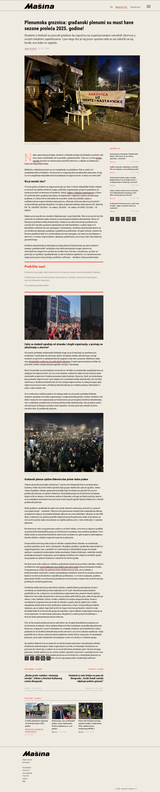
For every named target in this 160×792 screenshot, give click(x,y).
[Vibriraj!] (43, 659)
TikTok (25, 775)
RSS (24, 781)
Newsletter (122, 7)
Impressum (27, 759)
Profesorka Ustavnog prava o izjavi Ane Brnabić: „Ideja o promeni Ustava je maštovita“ (124, 206)
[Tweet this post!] (32, 659)
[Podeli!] (48, 659)
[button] (149, 7)
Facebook (26, 767)
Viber (25, 778)
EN (111, 7)
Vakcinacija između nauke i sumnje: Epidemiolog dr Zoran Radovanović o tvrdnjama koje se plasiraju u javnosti (123, 180)
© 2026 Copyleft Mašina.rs (126, 789)
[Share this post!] (26, 659)
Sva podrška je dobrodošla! (36, 285)
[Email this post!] (37, 659)
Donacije (135, 7)
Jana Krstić (30, 48)
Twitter (26, 770)
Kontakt (26, 762)
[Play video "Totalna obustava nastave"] (63, 317)
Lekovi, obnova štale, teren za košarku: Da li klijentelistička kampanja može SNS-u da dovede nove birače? (124, 193)
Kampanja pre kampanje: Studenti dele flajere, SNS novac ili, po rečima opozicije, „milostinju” (124, 156)
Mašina (54, 732)
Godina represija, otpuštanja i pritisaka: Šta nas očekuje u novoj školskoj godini (124, 168)
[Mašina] (30, 6)
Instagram (27, 773)
